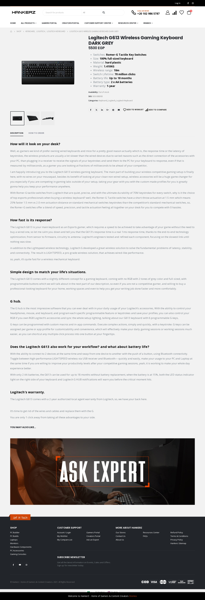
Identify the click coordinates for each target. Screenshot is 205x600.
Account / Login (64, 532)
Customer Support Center (97, 23)
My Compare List (64, 539)
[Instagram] (193, 3)
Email (118, 109)
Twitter (96, 109)
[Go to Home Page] (11, 31)
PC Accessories (17, 550)
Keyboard (103, 100)
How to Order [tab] (36, 133)
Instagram (26, 565)
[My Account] (167, 13)
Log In (177, 3)
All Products (28, 23)
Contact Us (120, 536)
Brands (147, 23)
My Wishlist (62, 536)
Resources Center (127, 23)
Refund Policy (176, 532)
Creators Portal (70, 23)
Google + (107, 109)
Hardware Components (21, 547)
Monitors (14, 543)
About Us (120, 539)
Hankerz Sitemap (178, 543)
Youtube (20, 565)
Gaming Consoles (18, 554)
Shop (13, 527)
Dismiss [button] (133, 596)
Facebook (90, 109)
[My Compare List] (174, 13)
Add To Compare (158, 109)
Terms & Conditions (179, 536)
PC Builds (14, 536)
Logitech (111, 100)
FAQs (145, 536)
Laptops (14, 539)
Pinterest (113, 109)
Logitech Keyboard (124, 100)
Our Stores (121, 532)
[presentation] (11, 72)
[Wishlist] (181, 13)
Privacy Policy (176, 539)
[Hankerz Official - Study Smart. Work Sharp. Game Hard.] (23, 12)
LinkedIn (101, 109)
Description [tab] (16, 133)
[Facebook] (188, 3)
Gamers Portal (49, 23)
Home (13, 23)
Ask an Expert (92, 539)
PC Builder (15, 532)
